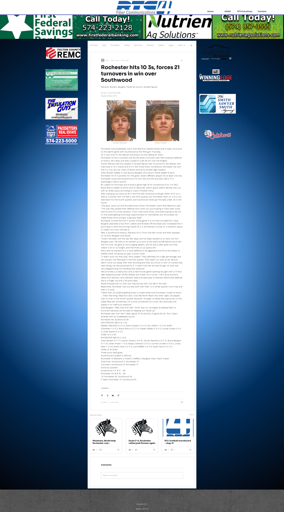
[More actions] (181, 60)
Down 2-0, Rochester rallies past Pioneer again (142, 442)
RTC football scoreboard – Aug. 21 (178, 442)
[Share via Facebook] (102, 395)
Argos (171, 45)
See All (191, 415)
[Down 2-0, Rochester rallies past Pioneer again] (142, 428)
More (180, 45)
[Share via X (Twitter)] (107, 395)
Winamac (138, 45)
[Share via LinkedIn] (113, 395)
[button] (191, 45)
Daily (104, 45)
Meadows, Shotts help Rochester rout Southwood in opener (104, 442)
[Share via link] (118, 395)
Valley (127, 45)
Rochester (115, 45)
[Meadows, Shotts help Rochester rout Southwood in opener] (106, 428)
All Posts (94, 45)
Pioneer (150, 45)
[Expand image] (121, 120)
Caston (161, 45)
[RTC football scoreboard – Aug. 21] (178, 428)
